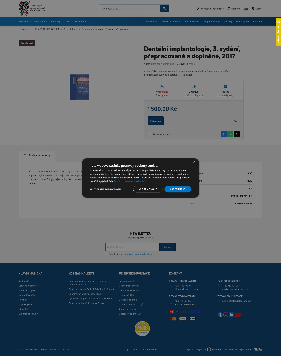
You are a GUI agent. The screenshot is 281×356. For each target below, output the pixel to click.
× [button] (194, 162)
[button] (105, 189)
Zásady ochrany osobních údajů (130, 181)
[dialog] (140, 178)
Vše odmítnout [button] (148, 189)
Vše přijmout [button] (177, 189)
